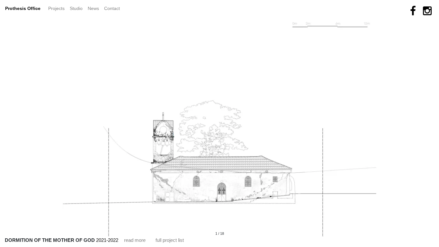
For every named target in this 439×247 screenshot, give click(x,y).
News (95, 8)
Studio (76, 8)
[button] (131, 121)
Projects (57, 8)
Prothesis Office (22, 8)
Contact (112, 8)
